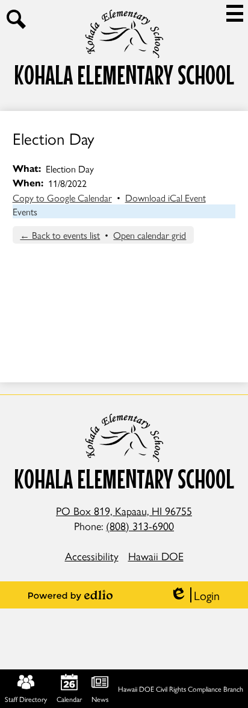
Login (195, 594)
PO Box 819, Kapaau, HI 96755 (124, 510)
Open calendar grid (149, 235)
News (99, 699)
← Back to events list (60, 235)
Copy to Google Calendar (62, 197)
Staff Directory (26, 699)
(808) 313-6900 (140, 525)
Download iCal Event (165, 197)
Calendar (69, 699)
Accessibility (92, 555)
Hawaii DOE (156, 555)
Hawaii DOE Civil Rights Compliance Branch (180, 688)
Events (25, 211)
